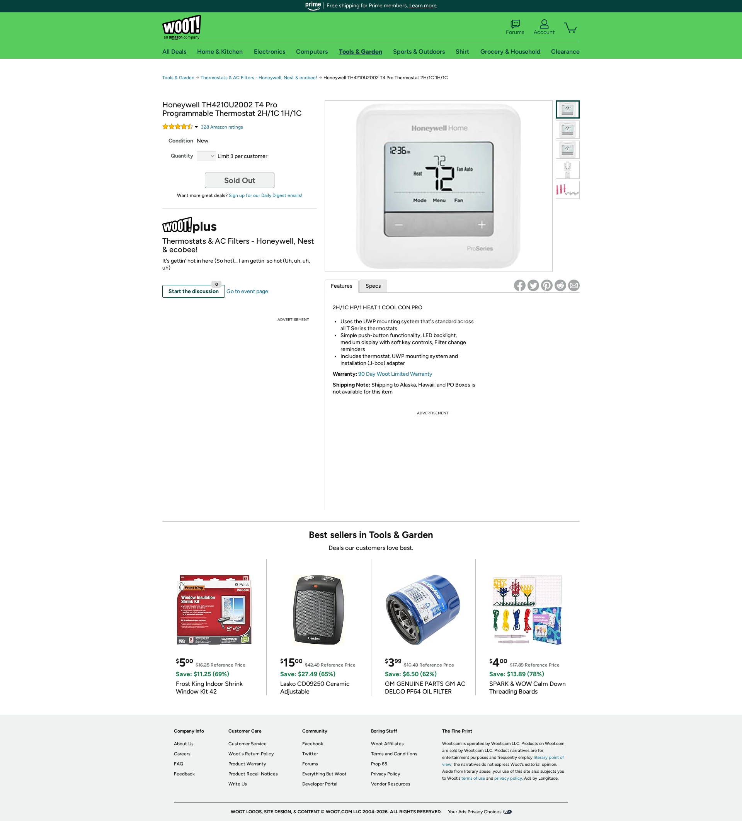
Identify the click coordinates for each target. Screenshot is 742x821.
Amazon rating (222, 127)
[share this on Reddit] (560, 285)
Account (544, 32)
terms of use (473, 778)
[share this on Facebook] (520, 285)
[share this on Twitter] (533, 285)
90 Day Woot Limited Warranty (395, 374)
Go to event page (247, 291)
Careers (182, 754)
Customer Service (247, 743)
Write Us (237, 784)
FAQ (178, 764)
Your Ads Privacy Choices (475, 811)
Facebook (312, 743)
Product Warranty (247, 764)
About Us (184, 743)
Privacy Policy (385, 774)
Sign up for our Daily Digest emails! (266, 195)
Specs (373, 286)
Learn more (423, 5)
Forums (515, 32)
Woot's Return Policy (251, 754)
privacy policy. (508, 778)
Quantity (182, 156)
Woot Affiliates (387, 743)
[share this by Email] (574, 285)
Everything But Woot (324, 774)
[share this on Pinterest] (547, 285)
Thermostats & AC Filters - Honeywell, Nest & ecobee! (259, 77)
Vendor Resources (390, 784)
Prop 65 (379, 764)
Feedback (184, 774)
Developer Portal (319, 784)
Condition (180, 140)
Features (341, 286)
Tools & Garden (178, 77)
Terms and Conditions (394, 754)
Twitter (310, 754)
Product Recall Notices (253, 774)
